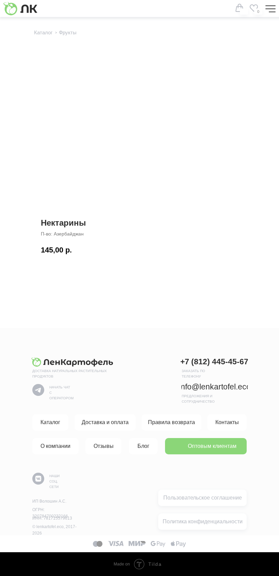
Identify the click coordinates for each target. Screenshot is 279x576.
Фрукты (68, 32)
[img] (253, 7)
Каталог (43, 32)
